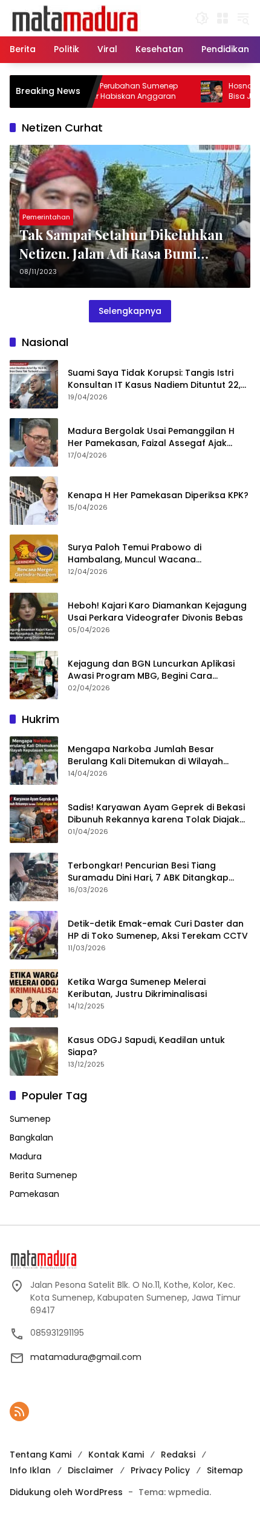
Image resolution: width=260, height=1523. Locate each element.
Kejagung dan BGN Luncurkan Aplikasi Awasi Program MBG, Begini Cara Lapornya (151, 670)
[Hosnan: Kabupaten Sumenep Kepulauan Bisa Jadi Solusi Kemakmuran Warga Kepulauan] (189, 91)
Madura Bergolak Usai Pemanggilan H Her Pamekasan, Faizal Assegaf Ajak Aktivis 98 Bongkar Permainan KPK (151, 437)
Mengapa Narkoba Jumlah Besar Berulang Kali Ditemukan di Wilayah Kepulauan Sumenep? (145, 755)
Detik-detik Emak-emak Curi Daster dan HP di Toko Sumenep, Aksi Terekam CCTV (158, 930)
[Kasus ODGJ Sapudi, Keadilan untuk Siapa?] (34, 1051)
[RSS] (19, 1411)
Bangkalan (31, 1137)
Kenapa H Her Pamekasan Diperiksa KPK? (158, 495)
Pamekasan (34, 1194)
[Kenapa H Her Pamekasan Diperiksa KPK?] (34, 500)
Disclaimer (91, 1470)
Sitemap (225, 1470)
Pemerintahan (46, 217)
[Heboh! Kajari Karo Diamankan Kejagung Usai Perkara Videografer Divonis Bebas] (34, 617)
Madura (26, 1156)
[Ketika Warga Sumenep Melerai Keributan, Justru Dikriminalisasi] (34, 993)
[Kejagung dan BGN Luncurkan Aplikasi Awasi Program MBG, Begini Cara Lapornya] (34, 675)
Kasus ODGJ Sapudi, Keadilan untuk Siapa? (146, 1046)
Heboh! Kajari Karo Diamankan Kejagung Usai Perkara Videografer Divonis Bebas (157, 612)
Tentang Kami (40, 1454)
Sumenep (30, 1119)
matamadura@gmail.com (85, 1357)
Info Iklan (30, 1470)
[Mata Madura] (75, 18)
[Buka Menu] (222, 18)
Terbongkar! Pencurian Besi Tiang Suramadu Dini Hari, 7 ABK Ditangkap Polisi (148, 872)
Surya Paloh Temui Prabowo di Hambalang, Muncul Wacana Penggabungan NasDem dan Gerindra (152, 553)
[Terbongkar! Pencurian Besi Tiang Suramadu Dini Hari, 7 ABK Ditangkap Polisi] (34, 877)
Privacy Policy (160, 1470)
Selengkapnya (130, 311)
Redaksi (178, 1454)
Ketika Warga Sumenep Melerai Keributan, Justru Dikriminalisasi (137, 988)
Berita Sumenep (43, 1175)
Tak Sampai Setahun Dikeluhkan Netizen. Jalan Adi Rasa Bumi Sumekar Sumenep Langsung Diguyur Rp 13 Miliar (121, 244)
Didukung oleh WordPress (66, 1492)
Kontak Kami (116, 1454)
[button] (202, 18)
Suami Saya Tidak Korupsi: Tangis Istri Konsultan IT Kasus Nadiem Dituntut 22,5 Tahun (157, 379)
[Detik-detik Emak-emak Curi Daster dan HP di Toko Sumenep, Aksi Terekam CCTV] (34, 935)
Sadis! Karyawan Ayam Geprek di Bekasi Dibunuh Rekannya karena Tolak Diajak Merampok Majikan (156, 813)
